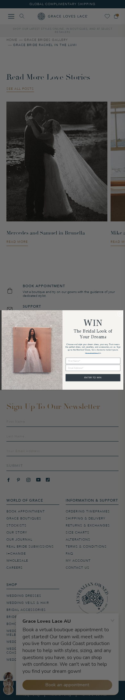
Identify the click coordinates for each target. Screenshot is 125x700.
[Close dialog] (120, 314)
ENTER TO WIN (93, 377)
